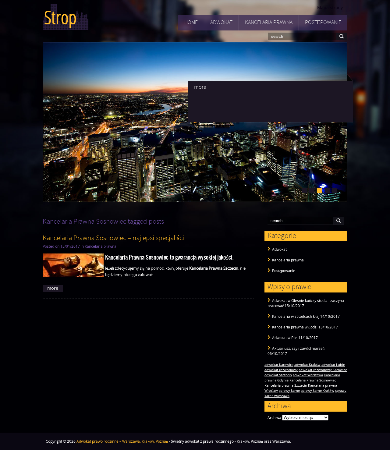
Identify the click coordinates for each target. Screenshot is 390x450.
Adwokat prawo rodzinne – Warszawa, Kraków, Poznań (122, 441)
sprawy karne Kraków (317, 390)
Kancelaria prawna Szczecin (285, 385)
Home (191, 23)
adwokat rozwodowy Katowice (323, 370)
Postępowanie (323, 23)
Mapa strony (330, 7)
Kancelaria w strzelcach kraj (295, 316)
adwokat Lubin (333, 365)
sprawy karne (289, 390)
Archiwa (274, 417)
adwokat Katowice (278, 365)
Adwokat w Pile (284, 337)
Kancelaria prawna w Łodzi (294, 327)
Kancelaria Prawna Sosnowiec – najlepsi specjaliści (113, 238)
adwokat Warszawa (308, 375)
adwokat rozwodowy (281, 370)
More (200, 87)
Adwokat (221, 23)
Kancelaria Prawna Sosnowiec (312, 380)
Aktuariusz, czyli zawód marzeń (298, 348)
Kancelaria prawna (268, 23)
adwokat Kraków (307, 365)
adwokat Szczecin (278, 375)
